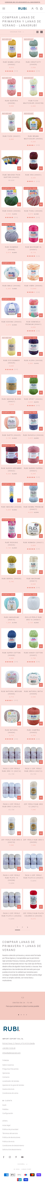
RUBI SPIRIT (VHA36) (33, 399)
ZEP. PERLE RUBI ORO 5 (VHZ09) (33, 841)
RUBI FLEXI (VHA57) (11, 136)
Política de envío (8, 1141)
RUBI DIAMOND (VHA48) (11, 248)
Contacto (5, 1077)
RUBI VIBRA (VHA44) (33, 286)
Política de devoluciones (11, 1137)
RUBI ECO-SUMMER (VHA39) (11, 362)
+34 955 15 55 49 (8, 1048)
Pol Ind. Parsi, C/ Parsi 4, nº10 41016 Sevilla (18, 1043)
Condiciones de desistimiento (13, 1145)
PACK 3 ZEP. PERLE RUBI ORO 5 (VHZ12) (12, 805)
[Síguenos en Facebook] (3, 1157)
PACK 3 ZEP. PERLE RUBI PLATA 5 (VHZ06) (11, 915)
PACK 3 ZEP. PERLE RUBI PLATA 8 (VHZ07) (33, 876)
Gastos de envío (8, 1089)
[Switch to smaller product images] (41, 32)
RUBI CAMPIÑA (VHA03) (33, 731)
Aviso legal (6, 1125)
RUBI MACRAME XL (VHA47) (33, 248)
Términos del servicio (10, 1133)
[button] (22, 2)
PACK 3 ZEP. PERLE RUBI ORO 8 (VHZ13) (33, 770)
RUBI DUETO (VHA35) (11, 435)
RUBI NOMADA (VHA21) (33, 542)
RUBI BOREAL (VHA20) (11, 579)
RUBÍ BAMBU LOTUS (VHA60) (11, 63)
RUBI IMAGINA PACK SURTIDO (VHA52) (11, 176)
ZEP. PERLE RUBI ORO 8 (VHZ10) (11, 841)
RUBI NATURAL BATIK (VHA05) (33, 693)
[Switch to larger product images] (37, 32)
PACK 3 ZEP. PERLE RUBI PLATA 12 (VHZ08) (11, 877)
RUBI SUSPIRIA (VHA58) (11, 102)
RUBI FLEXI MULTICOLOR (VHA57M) (33, 102)
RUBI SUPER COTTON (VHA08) (11, 654)
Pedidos (5, 1109)
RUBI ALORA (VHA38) (33, 360)
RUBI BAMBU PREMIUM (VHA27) (33, 508)
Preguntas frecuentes (10, 1069)
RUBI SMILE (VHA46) (12, 286)
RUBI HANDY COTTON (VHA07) (33, 654)
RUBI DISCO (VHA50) (12, 211)
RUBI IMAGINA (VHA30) (11, 507)
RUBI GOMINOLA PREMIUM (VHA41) (33, 323)
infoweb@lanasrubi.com (11, 1053)
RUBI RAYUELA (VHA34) (33, 435)
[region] (22, 1004)
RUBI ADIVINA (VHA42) (12, 322)
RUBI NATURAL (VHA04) (11, 731)
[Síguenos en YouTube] (22, 1157)
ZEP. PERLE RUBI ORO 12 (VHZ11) (33, 805)
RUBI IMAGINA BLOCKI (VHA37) (11, 400)
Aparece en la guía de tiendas (13, 1085)
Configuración (7, 1113)
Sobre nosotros (8, 1065)
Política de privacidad (10, 1129)
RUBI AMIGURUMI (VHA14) (11, 618)
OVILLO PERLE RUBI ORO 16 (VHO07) (33, 618)
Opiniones (6, 1073)
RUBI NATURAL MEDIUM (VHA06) (11, 693)
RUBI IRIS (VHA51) (33, 175)
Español (21, 1164)
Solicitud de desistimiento (11, 1150)
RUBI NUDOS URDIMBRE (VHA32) (11, 469)
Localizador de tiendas (10, 1081)
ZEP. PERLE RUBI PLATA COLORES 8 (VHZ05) (33, 915)
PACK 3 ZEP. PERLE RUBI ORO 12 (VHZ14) (11, 770)
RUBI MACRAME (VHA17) (33, 580)
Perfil (4, 1105)
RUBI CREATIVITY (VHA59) (33, 63)
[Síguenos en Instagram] (10, 1157)
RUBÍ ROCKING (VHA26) (11, 544)
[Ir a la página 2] (27, 927)
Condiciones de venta (10, 1093)
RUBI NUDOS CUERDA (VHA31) (33, 469)
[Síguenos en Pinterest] (16, 1157)
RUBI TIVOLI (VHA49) (33, 211)
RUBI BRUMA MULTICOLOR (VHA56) (33, 137)
